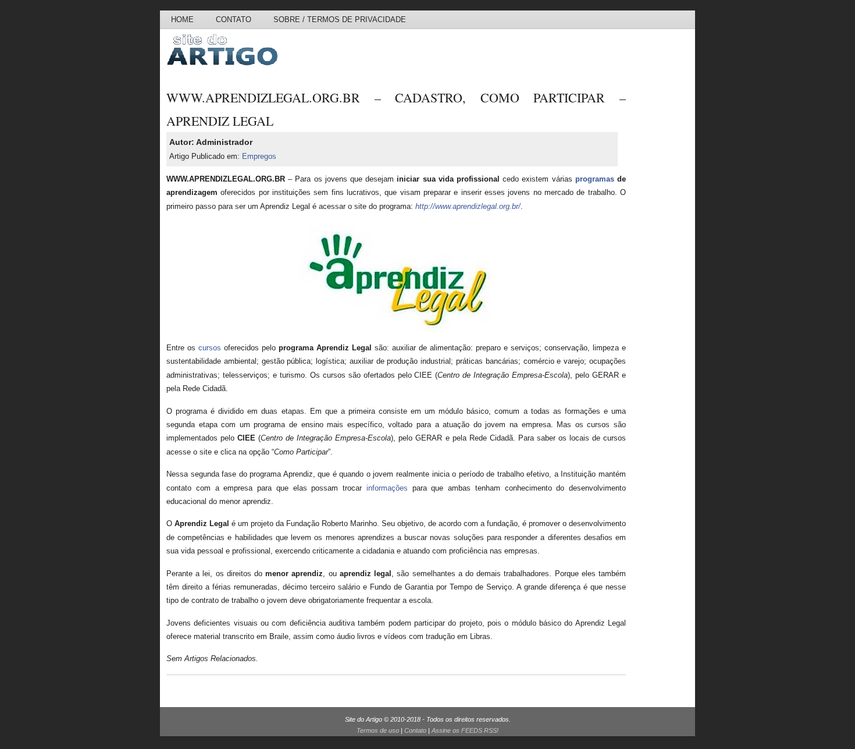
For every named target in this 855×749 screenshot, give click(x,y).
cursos (209, 347)
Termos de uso (378, 730)
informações (387, 488)
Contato (233, 19)
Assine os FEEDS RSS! (465, 730)
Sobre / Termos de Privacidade (339, 19)
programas (594, 179)
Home (182, 19)
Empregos (259, 156)
